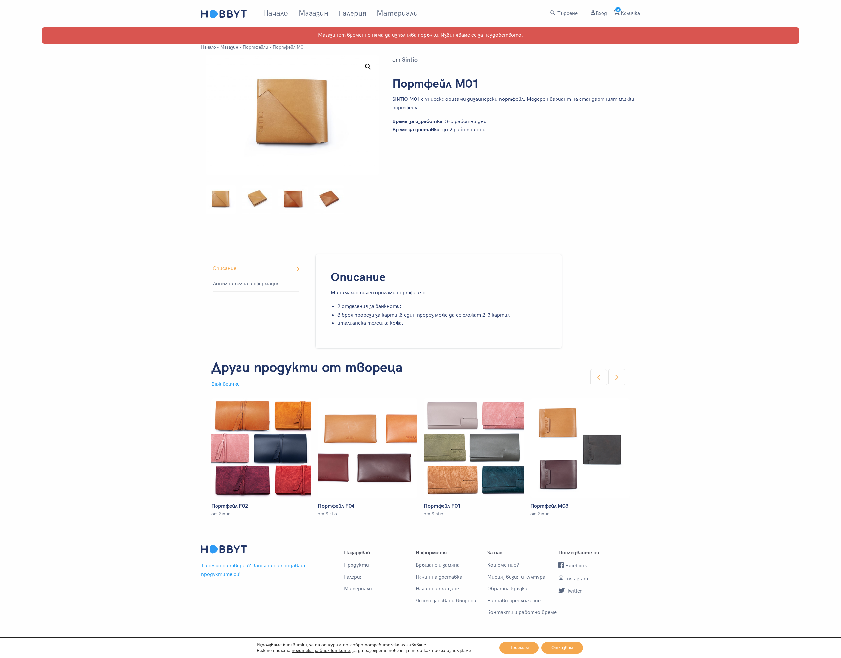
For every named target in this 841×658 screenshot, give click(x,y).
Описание (224, 268)
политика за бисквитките (321, 650)
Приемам (519, 647)
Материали (397, 13)
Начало (275, 13)
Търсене (567, 14)
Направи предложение (514, 601)
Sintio (410, 59)
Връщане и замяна (438, 565)
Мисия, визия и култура (516, 577)
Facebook (576, 566)
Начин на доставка (439, 577)
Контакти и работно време (522, 613)
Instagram (576, 579)
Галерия (352, 13)
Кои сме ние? (503, 565)
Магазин (313, 13)
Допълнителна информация (246, 284)
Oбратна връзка (507, 589)
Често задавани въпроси (446, 601)
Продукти (356, 565)
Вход (601, 14)
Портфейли (255, 47)
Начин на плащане (437, 589)
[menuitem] (275, 13)
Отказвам (562, 647)
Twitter (574, 591)
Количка (628, 13)
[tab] (256, 268)
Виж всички (225, 384)
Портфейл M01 (289, 47)
